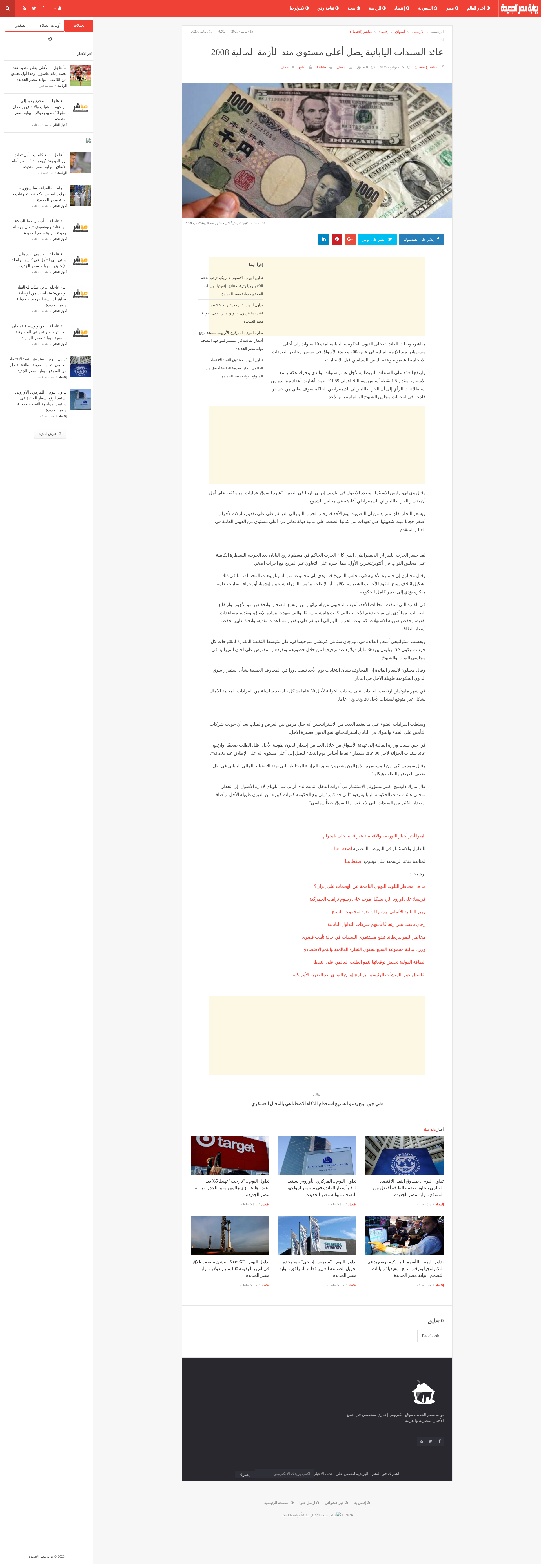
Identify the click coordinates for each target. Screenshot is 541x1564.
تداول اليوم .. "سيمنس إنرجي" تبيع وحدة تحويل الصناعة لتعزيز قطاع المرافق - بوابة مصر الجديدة (317, 1268)
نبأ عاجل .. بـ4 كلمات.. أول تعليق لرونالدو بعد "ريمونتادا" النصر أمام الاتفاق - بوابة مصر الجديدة (39, 161)
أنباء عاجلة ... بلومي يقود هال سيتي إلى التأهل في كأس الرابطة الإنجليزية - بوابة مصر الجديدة (39, 260)
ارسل (341, 67)
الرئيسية (437, 32)
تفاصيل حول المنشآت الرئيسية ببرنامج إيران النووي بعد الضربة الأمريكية (359, 974)
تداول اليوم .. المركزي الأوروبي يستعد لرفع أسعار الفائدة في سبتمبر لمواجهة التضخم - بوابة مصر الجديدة (231, 340)
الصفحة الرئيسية (277, 1503)
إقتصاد (400, 8)
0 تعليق (362, 67)
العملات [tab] (79, 25)
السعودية (426, 8)
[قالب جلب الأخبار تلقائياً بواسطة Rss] (311, 1515)
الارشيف (418, 32)
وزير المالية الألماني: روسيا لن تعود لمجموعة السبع (378, 911)
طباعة (321, 67)
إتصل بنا (360, 1503)
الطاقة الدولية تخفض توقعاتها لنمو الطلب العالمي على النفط (369, 962)
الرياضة (376, 8)
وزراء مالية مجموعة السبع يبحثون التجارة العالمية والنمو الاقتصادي (364, 949)
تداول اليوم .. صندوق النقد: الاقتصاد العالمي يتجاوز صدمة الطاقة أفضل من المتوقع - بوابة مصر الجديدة (38, 365)
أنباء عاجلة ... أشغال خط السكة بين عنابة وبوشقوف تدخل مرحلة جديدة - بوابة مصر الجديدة (40, 227)
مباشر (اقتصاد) (361, 32)
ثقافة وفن (326, 8)
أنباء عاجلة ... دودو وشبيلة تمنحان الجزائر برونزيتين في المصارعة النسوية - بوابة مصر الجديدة (39, 332)
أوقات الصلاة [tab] (50, 25)
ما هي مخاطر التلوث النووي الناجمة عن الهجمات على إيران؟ (369, 886)
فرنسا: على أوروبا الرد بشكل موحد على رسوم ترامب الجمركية (367, 899)
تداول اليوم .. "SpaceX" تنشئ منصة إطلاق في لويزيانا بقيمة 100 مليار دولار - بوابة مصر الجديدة (231, 1268)
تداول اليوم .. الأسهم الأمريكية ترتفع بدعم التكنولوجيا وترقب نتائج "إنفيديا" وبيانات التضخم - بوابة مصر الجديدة (232, 285)
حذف (285, 67)
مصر (450, 8)
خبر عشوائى (335, 1503)
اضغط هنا (343, 848)
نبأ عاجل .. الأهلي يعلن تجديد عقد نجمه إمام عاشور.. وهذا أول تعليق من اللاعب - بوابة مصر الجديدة (39, 74)
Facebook (430, 1335)
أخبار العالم (477, 8)
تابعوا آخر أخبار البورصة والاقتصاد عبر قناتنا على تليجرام (374, 836)
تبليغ (302, 67)
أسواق (400, 32)
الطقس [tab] (20, 25)
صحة (352, 8)
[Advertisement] (317, 445)
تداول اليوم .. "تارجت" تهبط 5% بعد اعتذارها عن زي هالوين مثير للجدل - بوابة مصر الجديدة (232, 313)
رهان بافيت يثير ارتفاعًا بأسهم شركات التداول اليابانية (376, 924)
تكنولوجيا (297, 8)
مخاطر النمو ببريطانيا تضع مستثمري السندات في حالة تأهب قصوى (363, 937)
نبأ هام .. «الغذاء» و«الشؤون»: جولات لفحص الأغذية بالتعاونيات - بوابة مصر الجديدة (40, 194)
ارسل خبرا (307, 1503)
